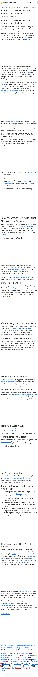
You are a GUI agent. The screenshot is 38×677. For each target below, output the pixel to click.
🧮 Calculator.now (8, 2)
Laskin (26, 664)
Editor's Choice (21, 646)
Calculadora (15, 655)
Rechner (6, 666)
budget (3, 235)
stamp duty (7, 93)
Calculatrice (25, 660)
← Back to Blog (6, 614)
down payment (32, 173)
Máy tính (35, 664)
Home (3, 7)
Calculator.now (6, 605)
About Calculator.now (7, 646)
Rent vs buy (8, 177)
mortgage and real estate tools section (17, 478)
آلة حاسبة (29, 666)
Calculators (14, 122)
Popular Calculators (6, 648)
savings (14, 554)
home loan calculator (26, 226)
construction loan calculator (15, 431)
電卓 (30, 668)
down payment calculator (18, 269)
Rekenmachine (17, 666)
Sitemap (17, 648)
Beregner (25, 653)
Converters (25, 648)
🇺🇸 (29, 3)
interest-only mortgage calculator (25, 395)
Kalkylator (17, 664)
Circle (3, 84)
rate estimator (25, 560)
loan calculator (6, 442)
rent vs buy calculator (15, 288)
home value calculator (8, 382)
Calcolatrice (4, 655)
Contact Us (31, 646)
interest (28, 72)
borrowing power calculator (10, 91)
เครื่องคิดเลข (4, 668)
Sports (17, 326)
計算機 (14, 668)
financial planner (24, 591)
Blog (7, 7)
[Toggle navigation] (35, 2)
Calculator (3, 657)
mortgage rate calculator (21, 277)
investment (28, 39)
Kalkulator (13, 662)
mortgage (17, 328)
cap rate (27, 181)
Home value (8, 183)
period (11, 399)
